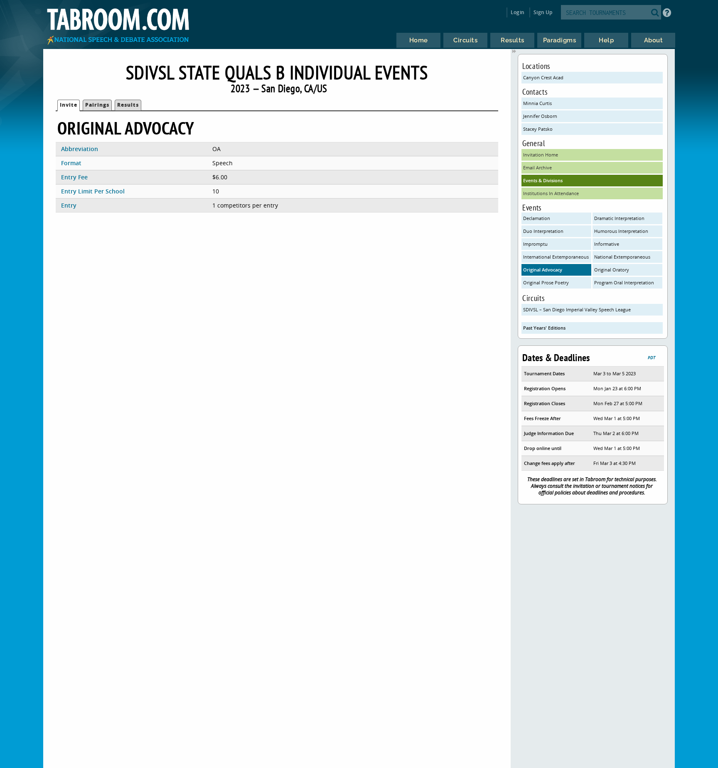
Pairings (97, 104)
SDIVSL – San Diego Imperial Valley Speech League (577, 309)
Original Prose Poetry (546, 282)
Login (517, 12)
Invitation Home (540, 155)
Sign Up (543, 12)
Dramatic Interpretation (619, 218)
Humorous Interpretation (621, 231)
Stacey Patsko (538, 129)
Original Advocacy (542, 270)
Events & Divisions (543, 180)
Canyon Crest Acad (543, 77)
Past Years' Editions (544, 328)
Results (128, 104)
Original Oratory (611, 270)
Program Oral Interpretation (624, 282)
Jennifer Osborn (540, 116)
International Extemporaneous (556, 257)
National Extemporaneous (622, 257)
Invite (68, 104)
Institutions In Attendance (551, 193)
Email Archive (537, 167)
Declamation (536, 218)
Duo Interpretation (543, 231)
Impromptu (535, 244)
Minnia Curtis (537, 103)
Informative (606, 244)
